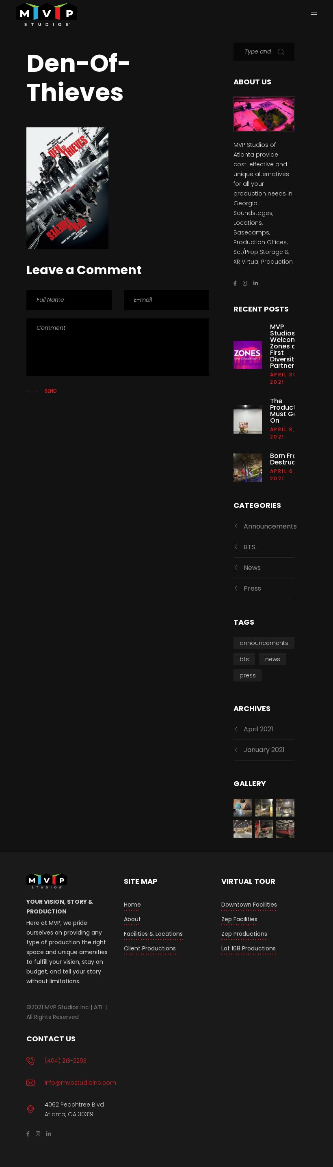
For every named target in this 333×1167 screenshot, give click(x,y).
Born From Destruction (289, 459)
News (252, 568)
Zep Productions (244, 934)
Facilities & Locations (153, 934)
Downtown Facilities (249, 905)
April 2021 (258, 729)
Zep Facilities (239, 919)
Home (132, 905)
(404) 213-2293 (65, 1061)
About (132, 919)
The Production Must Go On (288, 411)
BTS (249, 547)
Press (252, 588)
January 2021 (264, 750)
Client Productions (150, 948)
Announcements (270, 526)
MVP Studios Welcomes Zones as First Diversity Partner (287, 346)
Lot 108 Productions (248, 948)
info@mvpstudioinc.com (80, 1083)
